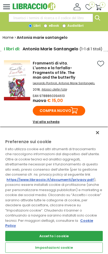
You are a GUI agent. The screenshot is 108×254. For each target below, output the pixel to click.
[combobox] (51, 18)
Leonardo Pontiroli (45, 83)
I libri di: (12, 49)
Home (8, 37)
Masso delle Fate (54, 89)
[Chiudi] (97, 132)
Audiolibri (75, 25)
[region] (54, 190)
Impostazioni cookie (54, 247)
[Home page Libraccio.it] (34, 9)
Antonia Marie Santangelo (76, 83)
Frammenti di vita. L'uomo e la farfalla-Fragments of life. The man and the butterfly (54, 70)
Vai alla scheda (46, 122)
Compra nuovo (55, 110)
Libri (36, 25)
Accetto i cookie (54, 236)
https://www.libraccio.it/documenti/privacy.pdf (50, 179)
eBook (53, 25)
